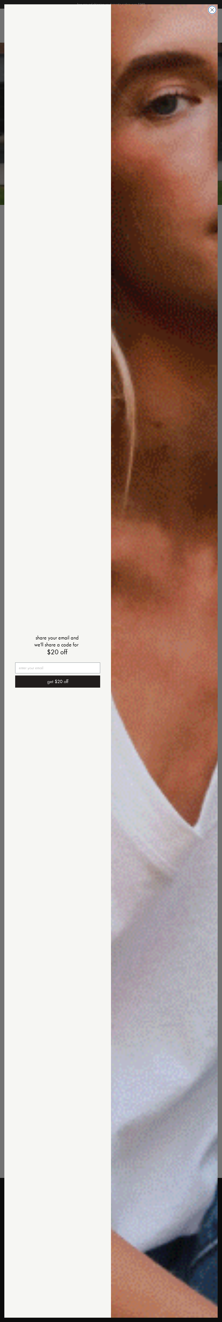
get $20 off (57, 681)
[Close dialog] (212, 10)
